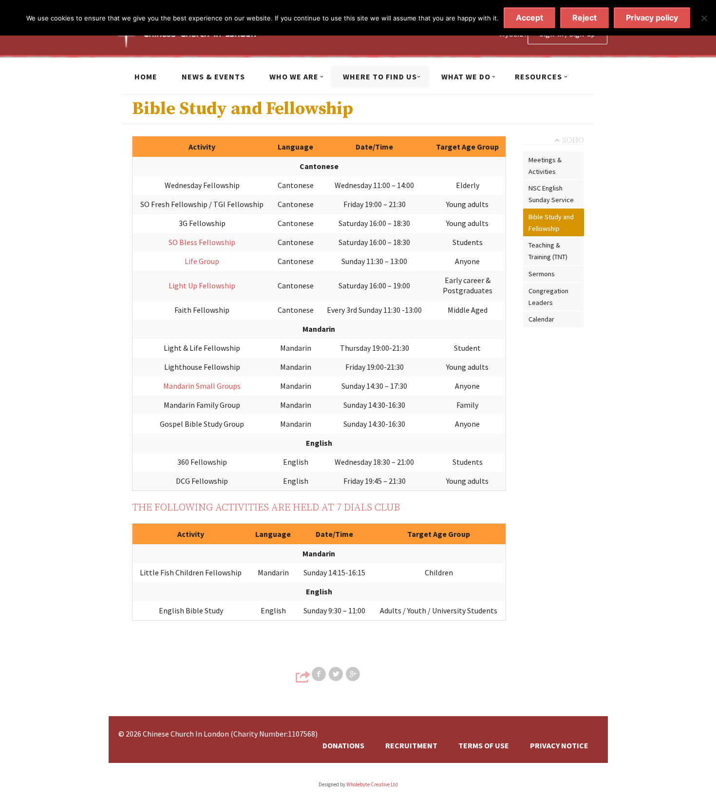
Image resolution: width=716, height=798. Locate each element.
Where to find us (380, 76)
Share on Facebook (319, 674)
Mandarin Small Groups (202, 386)
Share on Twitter (336, 674)
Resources (538, 76)
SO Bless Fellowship (202, 242)
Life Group (202, 261)
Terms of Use (483, 745)
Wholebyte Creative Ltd (372, 784)
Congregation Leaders (548, 296)
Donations (343, 745)
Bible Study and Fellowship (551, 222)
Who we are (294, 76)
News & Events (213, 76)
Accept (529, 17)
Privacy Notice (559, 745)
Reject (584, 17)
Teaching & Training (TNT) (547, 251)
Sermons (541, 273)
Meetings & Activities (545, 165)
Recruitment (411, 745)
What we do (465, 76)
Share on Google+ (353, 674)
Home (145, 76)
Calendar (541, 319)
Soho (573, 140)
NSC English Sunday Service (551, 194)
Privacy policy (652, 17)
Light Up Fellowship (202, 285)
